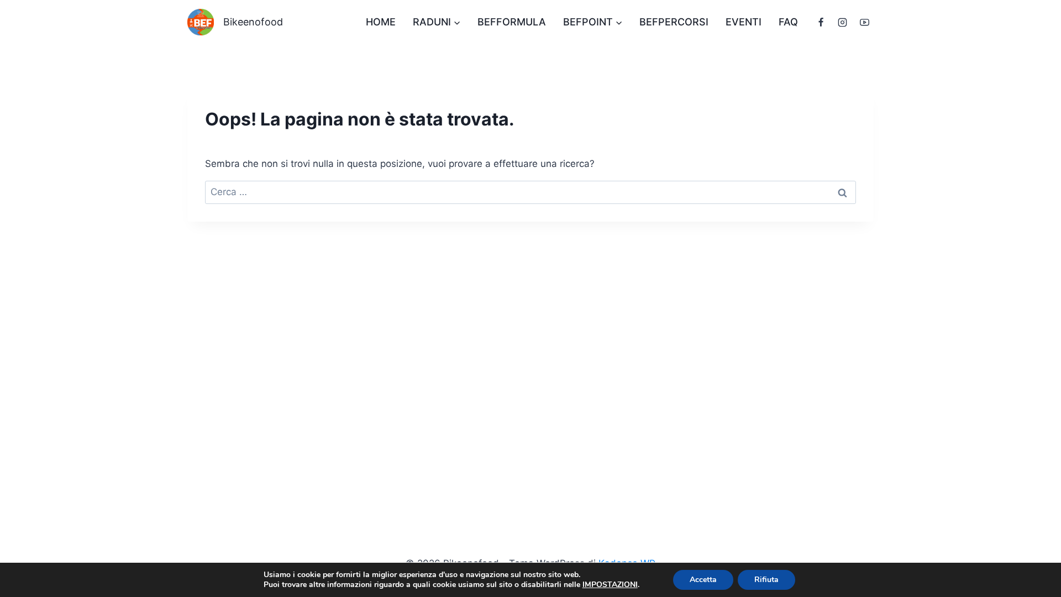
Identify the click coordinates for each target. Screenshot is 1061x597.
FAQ (788, 22)
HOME (381, 22)
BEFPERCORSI (673, 22)
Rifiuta (766, 579)
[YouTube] (864, 22)
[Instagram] (842, 22)
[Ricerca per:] (530, 191)
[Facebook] (821, 22)
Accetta (703, 579)
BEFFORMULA (511, 22)
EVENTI (743, 22)
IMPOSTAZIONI (610, 585)
